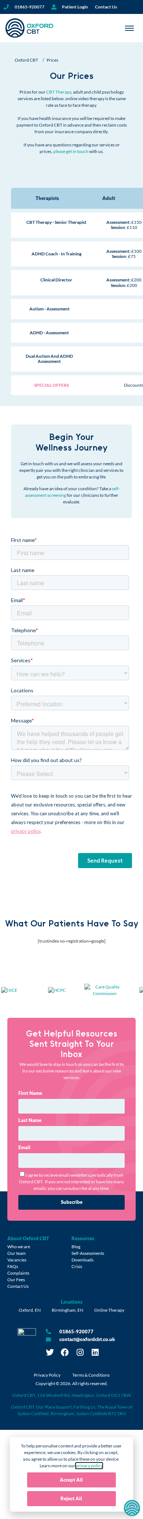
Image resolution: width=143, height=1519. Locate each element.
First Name (30, 1093)
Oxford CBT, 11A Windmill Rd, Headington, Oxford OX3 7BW (71, 1395)
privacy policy (89, 1465)
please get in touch (70, 151)
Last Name (29, 1120)
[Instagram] (80, 1352)
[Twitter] (50, 1352)
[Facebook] (65, 1352)
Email (24, 1147)
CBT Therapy (58, 92)
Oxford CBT (26, 60)
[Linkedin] (95, 1352)
